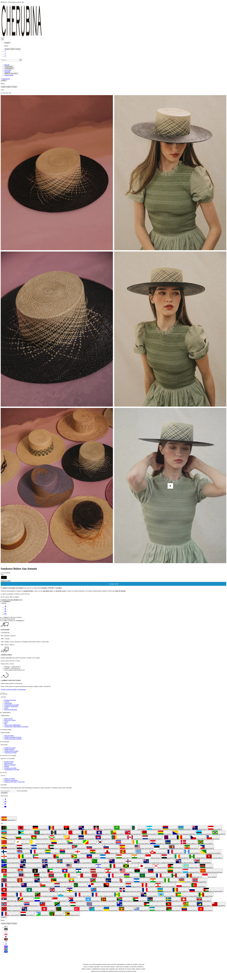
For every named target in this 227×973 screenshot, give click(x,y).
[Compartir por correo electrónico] (5, 614)
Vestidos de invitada (9, 748)
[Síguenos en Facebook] (5, 800)
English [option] (12, 49)
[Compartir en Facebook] (5, 607)
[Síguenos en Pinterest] (5, 804)
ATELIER (7, 71)
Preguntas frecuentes (10, 700)
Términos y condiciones (11, 780)
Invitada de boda (9, 761)
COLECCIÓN (8, 66)
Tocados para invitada (10, 768)
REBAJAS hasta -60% (11, 73)
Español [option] (7, 49)
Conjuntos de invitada (10, 752)
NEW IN (6, 65)
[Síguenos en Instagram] (5, 802)
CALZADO (7, 70)
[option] (9, 828)
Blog (5, 723)
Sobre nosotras (8, 718)
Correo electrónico (22, 791)
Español (7, 42)
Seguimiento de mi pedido (11, 705)
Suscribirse (4, 792)
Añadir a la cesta (5, 581)
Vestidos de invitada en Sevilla (12, 737)
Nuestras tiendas (8, 75)
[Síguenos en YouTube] (5, 807)
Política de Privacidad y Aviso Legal (14, 781)
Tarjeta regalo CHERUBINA (12, 725)
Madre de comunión (10, 765)
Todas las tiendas (9, 735)
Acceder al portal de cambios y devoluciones (13, 689)
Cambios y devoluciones (11, 706)
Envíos (6, 708)
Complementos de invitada (11, 769)
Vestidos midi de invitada (11, 751)
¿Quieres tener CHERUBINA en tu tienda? (16, 726)
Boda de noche (8, 763)
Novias (6, 722)
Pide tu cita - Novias (10, 720)
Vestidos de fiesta (9, 749)
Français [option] (18, 49)
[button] (4, 577)
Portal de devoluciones (10, 709)
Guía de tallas (8, 703)
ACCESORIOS (9, 68)
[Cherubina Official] (42, 36)
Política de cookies (9, 778)
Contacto (6, 701)
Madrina (6, 766)
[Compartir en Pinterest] (5, 612)
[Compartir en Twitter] (5, 609)
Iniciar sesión (6, 78)
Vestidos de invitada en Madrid (13, 739)
